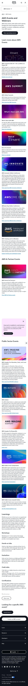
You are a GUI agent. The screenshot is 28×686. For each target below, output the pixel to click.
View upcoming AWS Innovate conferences (12, 187)
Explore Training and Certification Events (11, 253)
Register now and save (7, 77)
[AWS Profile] (25, 2)
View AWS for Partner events (8, 295)
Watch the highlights (6, 129)
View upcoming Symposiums (8, 481)
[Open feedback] (26, 343)
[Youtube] (14, 667)
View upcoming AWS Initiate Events (10, 413)
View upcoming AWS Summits (9, 102)
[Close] (23, 321)
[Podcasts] (16, 667)
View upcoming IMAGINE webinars (10, 381)
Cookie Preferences (6, 679)
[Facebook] (4, 667)
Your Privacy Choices (6, 677)
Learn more (4, 447)
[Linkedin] (7, 667)
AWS (3, 14)
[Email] (19, 667)
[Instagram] (9, 667)
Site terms (9, 675)
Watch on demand (6, 155)
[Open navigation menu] (2, 2)
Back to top (13, 671)
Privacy (3, 675)
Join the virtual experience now (9, 508)
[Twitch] (12, 667)
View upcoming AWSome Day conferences (12, 220)
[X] (2, 667)
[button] (7, 8)
